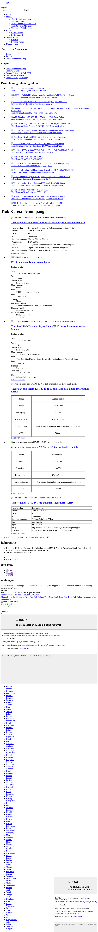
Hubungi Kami (12, 44)
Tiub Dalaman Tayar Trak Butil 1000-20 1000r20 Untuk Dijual (36, 146)
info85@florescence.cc (15, 557)
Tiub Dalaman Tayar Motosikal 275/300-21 (28, 192)
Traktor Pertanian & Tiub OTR (23, 23)
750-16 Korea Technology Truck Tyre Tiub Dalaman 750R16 (36, 205)
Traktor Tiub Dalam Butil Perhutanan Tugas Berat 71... (33, 172)
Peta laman (18, 595)
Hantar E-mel (6, 604)
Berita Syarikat (17, 33)
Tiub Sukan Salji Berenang (22, 28)
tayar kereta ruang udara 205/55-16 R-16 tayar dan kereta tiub (44, 447)
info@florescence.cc (14, 555)
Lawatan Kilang (17, 42)
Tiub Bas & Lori (17, 21)
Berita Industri (17, 35)
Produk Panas (6, 595)
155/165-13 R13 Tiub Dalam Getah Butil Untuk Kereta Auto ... (36, 139)
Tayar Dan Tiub (65, 597)
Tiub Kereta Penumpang (21, 19)
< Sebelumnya (9, 537)
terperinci (21, 253)
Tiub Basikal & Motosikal (21, 26)
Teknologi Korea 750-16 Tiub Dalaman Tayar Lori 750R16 (42, 502)
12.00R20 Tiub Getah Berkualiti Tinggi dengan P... (31, 166)
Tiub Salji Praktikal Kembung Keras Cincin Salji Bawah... (34, 97)
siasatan (14, 253)
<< (2, 537)
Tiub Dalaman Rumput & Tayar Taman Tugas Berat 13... (34, 113)
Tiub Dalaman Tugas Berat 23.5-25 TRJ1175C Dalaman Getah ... (37, 126)
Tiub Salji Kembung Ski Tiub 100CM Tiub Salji (30, 91)
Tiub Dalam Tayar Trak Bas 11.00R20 (26, 159)
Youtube (4, 611)
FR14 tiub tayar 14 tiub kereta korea (30, 262)
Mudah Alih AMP (31, 595)
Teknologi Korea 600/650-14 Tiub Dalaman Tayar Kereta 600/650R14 (48, 222)
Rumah (9, 14)
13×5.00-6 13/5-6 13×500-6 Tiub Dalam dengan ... (31, 104)
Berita (8, 30)
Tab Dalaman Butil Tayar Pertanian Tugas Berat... (31, 179)
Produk (9, 17)
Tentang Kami (12, 37)
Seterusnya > (27, 537)
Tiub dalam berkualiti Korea (12, 597)
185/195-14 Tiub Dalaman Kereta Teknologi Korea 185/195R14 (37, 199)
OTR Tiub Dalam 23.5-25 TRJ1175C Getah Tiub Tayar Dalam (36, 119)
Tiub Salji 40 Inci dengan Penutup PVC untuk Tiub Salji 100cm (37, 185)
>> (33, 537)
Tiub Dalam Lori (51, 597)
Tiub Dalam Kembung (82, 597)
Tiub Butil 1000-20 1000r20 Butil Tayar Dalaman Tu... (33, 152)
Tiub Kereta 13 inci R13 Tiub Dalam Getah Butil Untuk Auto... (36, 133)
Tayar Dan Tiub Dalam (34, 597)
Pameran (14, 39)
